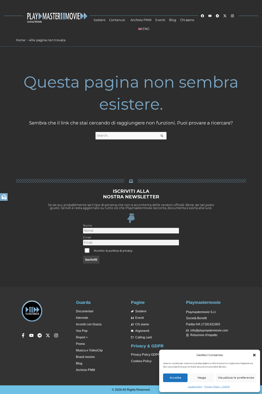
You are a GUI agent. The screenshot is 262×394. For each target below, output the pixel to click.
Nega (202, 377)
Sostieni (99, 20)
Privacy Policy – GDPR (217, 386)
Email (87, 237)
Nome (87, 225)
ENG (146, 29)
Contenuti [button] (117, 20)
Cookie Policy (195, 386)
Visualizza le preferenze (236, 377)
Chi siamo (187, 20)
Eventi (160, 20)
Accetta (175, 377)
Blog (172, 20)
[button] (254, 355)
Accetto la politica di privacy (113, 250)
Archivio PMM (141, 20)
